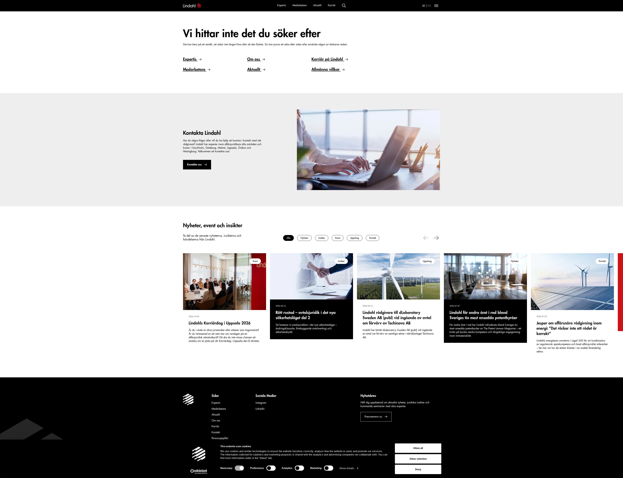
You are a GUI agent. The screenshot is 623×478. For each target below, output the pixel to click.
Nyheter (304, 238)
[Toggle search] (344, 6)
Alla (288, 238)
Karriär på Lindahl (328, 59)
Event (337, 238)
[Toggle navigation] (436, 6)
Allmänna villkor (326, 69)
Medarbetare (299, 5)
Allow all (418, 448)
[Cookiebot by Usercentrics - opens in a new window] (199, 471)
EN (429, 6)
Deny (418, 469)
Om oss (254, 59)
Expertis (281, 5)
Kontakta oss (194, 164)
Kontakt (216, 432)
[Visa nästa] (436, 238)
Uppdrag (354, 238)
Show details (346, 468)
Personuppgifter (220, 438)
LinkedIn (260, 409)
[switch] (271, 468)
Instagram (261, 403)
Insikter (321, 238)
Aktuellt (317, 5)
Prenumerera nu (373, 416)
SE (423, 6)
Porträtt (372, 238)
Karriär (332, 5)
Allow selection (418, 458)
